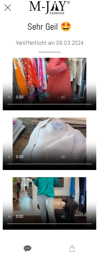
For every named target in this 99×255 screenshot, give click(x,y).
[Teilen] (72, 248)
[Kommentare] (27, 248)
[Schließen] (7, 7)
